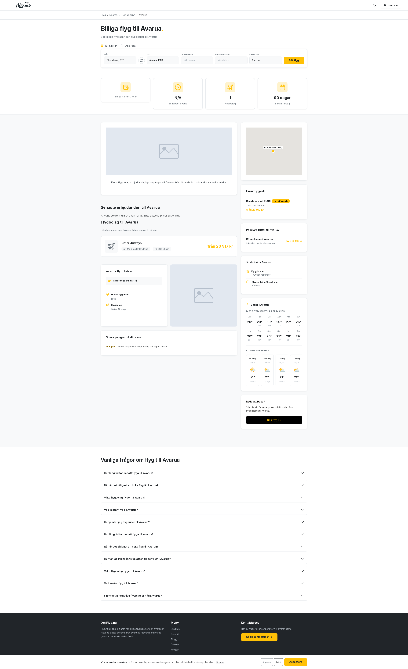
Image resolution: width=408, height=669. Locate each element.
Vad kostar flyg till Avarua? (121, 509)
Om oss (175, 644)
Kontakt (175, 649)
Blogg (174, 639)
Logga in (393, 5)
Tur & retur (111, 45)
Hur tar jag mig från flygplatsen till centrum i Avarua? (137, 558)
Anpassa (266, 662)
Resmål (175, 634)
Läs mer (220, 662)
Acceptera (295, 661)
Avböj (278, 662)
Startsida (175, 628)
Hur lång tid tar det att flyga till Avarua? (128, 473)
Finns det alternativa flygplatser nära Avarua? (133, 595)
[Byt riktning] (141, 60)
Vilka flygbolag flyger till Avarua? (125, 497)
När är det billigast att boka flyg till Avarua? (131, 485)
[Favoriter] (375, 5)
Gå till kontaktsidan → (259, 636)
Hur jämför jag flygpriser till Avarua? (127, 522)
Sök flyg (294, 60)
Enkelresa (130, 45)
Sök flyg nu (274, 420)
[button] (273, 151)
